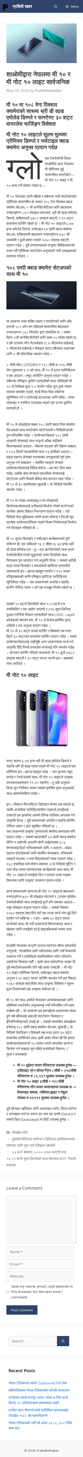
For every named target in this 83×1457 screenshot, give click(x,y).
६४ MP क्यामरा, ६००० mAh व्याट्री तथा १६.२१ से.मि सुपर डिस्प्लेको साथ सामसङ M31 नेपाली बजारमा (41, 1158)
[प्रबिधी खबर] (6, 6)
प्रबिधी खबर (22, 6)
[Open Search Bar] (55, 6)
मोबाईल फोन (20, 1132)
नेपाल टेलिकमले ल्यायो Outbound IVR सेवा (38, 1383)
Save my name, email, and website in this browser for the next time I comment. (42, 1292)
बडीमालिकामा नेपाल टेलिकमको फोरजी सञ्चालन (39, 1390)
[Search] (63, 1341)
